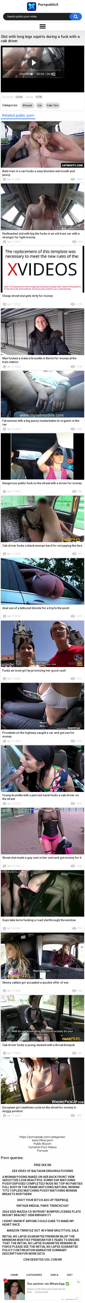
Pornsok (42, 1150)
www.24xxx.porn (42, 1140)
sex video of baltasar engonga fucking (42, 1171)
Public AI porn (42, 1143)
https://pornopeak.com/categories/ (42, 1137)
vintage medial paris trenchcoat (42, 1205)
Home (14, 1274)
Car (40, 105)
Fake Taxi (52, 105)
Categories (34, 1274)
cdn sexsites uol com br (42, 1259)
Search (76, 16)
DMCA (54, 1274)
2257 (69, 1274)
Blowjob (27, 105)
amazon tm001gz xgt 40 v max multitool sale (43, 1230)
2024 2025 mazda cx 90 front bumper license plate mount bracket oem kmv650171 (41, 1213)
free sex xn (42, 1165)
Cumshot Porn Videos (42, 1147)
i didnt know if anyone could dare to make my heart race (38, 1222)
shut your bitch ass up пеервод (42, 1200)
